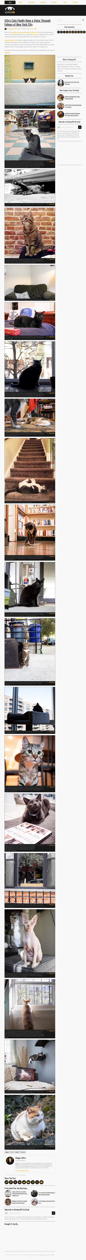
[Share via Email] (41, 1182)
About (20, 2)
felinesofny (52, 106)
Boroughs (31, 2)
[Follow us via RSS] (84, 32)
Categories (43, 2)
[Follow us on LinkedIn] (72, 32)
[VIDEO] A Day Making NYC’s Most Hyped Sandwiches (72, 97)
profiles (23, 1152)
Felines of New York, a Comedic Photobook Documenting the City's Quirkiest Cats (19, 1193)
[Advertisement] (50, 10)
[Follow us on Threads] (67, 32)
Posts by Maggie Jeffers (22, 1170)
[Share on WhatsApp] (37, 1182)
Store (65, 2)
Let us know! (22, 1175)
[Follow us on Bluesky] (70, 32)
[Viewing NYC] (10, 10)
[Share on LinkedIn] (20, 1182)
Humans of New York (32, 32)
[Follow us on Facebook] (61, 32)
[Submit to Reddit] (24, 1182)
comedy (17, 1152)
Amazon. (7, 52)
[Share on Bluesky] (28, 1182)
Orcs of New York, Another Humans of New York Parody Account (47, 1193)
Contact (75, 2)
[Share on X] (15, 1182)
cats (12, 1152)
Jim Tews (35, 34)
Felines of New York (11, 40)
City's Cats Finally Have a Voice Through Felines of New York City (28, 22)
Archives (54, 2)
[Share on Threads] (33, 1182)
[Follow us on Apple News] (81, 32)
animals (7, 1152)
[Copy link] (7, 1182)
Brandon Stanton (17, 32)
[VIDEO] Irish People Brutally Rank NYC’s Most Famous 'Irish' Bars (72, 114)
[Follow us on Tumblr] (78, 32)
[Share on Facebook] (11, 1182)
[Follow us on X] (64, 32)
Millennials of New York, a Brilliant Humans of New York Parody (19, 1202)
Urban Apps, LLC (43, 1255)
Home (10, 2)
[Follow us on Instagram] (58, 32)
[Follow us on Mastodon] (75, 32)
